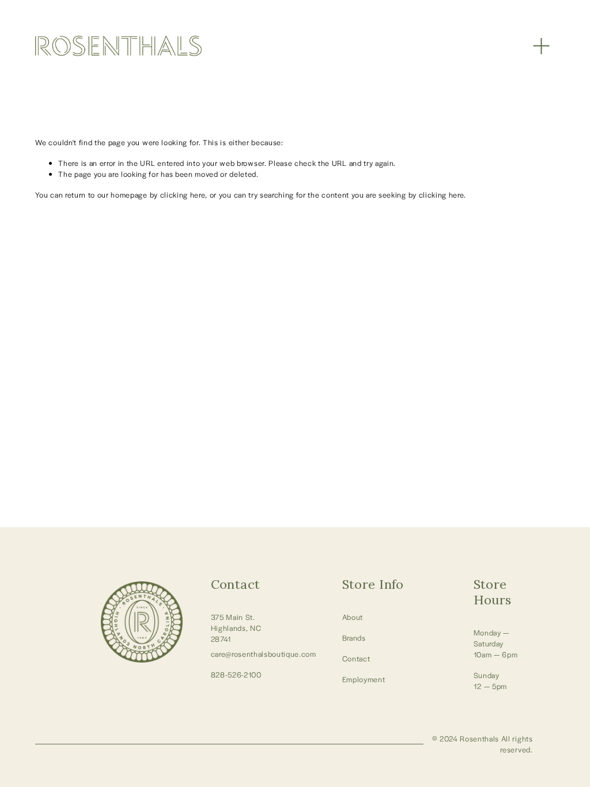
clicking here (183, 195)
